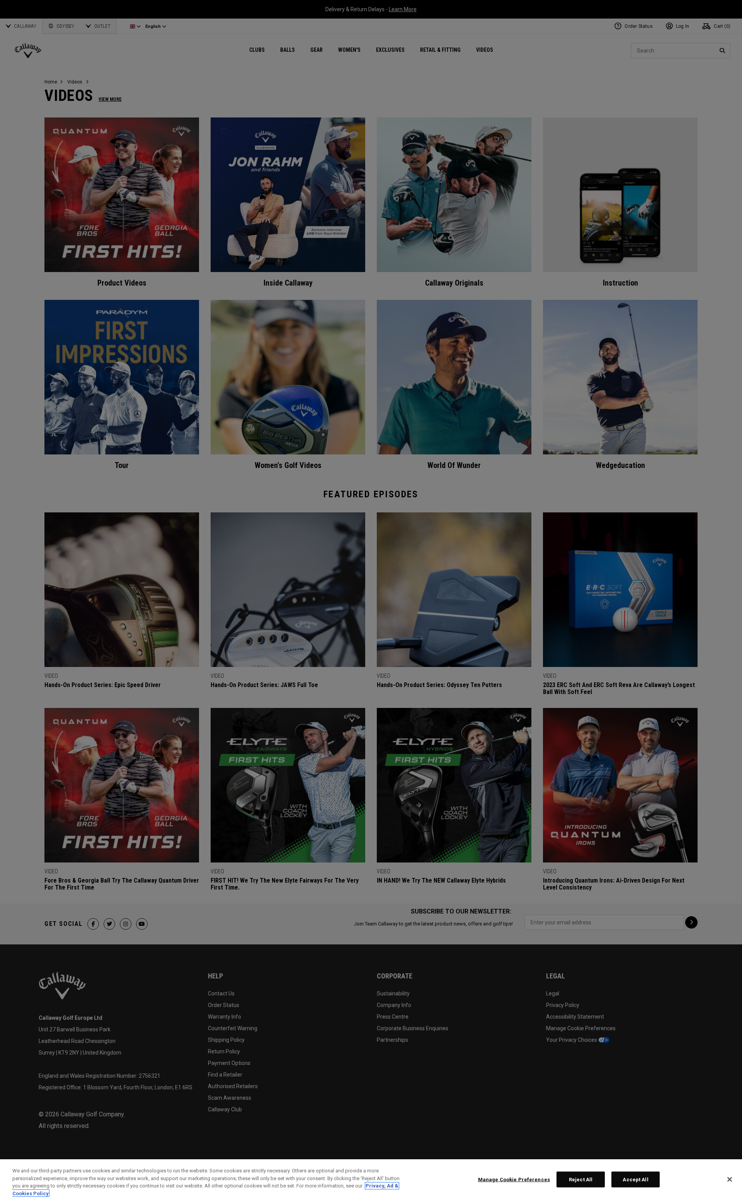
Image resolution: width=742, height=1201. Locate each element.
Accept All (635, 1179)
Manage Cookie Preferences (514, 1179)
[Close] (729, 1179)
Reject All (580, 1179)
